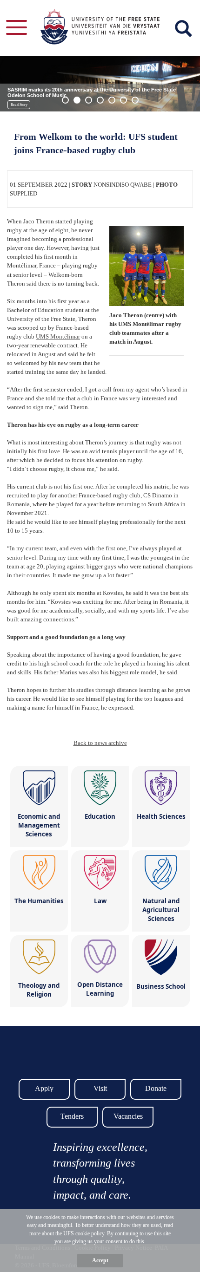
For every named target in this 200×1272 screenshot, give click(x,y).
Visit (100, 1088)
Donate (156, 1088)
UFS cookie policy (83, 1233)
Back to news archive (100, 742)
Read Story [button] (19, 105)
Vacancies (128, 1116)
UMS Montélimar (58, 336)
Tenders (72, 1116)
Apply (44, 1088)
